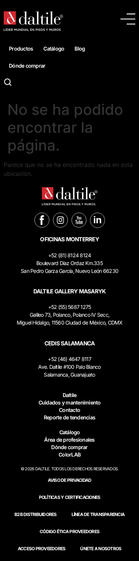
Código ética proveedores (69, 531)
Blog (80, 48)
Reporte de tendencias (69, 417)
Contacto (69, 410)
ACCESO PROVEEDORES (42, 548)
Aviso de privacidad (70, 480)
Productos (21, 48)
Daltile (70, 395)
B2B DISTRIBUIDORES (35, 514)
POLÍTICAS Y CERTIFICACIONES (69, 497)
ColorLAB (69, 454)
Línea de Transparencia (98, 514)
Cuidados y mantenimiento (70, 402)
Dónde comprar (27, 65)
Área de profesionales (69, 439)
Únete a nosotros (100, 548)
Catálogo (53, 48)
